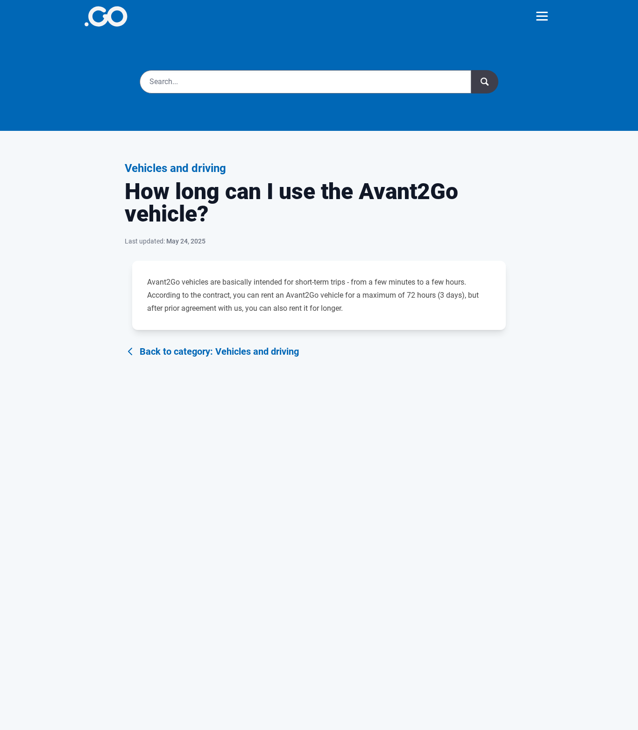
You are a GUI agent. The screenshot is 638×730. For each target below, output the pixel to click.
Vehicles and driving (175, 168)
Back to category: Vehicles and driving (219, 351)
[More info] (105, 16)
